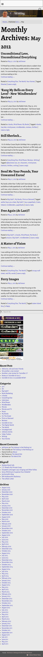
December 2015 (7, 549)
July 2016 (5, 537)
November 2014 (7, 562)
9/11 (3, 386)
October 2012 (6, 603)
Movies (4, 407)
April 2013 (5, 589)
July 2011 (5, 637)
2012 (17, 22)
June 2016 (5, 540)
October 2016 (6, 530)
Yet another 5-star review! (10, 371)
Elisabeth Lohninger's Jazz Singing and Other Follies (19, 470)
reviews (28, 127)
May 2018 (5, 519)
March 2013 (5, 592)
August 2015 (6, 553)
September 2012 (7, 605)
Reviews (30, 160)
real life (8, 273)
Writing (36, 160)
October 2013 (6, 583)
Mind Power (18, 124)
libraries (3, 84)
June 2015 (5, 558)
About (15, 452)
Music (4, 411)
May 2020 (5, 496)
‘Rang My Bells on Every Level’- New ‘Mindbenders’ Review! (19, 94)
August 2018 (6, 517)
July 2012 (5, 610)
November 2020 (7, 494)
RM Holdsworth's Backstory (11, 476)
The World (22, 81)
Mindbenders (6, 405)
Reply (7, 306)
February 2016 (6, 546)
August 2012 (6, 608)
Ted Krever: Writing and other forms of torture (19, 652)
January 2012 (6, 623)
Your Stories (30, 81)
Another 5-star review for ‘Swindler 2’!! (15, 373)
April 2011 (5, 644)
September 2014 (7, 567)
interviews (5, 400)
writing (15, 165)
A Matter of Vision (13, 243)
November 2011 (7, 628)
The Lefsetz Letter (8, 479)
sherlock (4, 165)
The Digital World (8, 425)
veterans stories (7, 432)
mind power (11, 127)
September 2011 (7, 633)
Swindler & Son (7, 423)
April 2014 (5, 576)
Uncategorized (7, 430)
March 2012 (5, 619)
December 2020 (7, 492)
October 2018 (6, 512)
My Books (25, 124)
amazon (9, 238)
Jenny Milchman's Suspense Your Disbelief (16, 472)
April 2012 (5, 617)
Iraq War (4, 127)
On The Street (6, 416)
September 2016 (7, 533)
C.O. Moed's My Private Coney (12, 467)
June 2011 (5, 639)
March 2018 (6, 521)
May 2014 (5, 573)
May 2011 (5, 642)
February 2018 (6, 524)
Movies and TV (7, 409)
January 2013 (6, 596)
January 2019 (6, 506)
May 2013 (5, 587)
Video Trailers (6, 434)
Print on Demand (28, 199)
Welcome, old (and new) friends (12, 369)
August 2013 (6, 585)
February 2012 (6, 621)
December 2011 (7, 626)
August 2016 (6, 535)
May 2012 (5, 614)
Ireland (3, 205)
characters (23, 163)
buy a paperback (29, 202)
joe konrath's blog (8, 474)
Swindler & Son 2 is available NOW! (14, 378)
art (19, 163)
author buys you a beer (8, 202)
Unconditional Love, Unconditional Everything (18, 55)
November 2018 (7, 510)
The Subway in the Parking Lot (21, 447)
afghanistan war (11, 163)
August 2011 (6, 635)
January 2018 (6, 526)
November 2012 (7, 601)
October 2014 (6, 564)
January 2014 (6, 580)
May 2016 (5, 542)
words (13, 273)
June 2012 (5, 612)
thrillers (34, 127)
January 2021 (6, 490)
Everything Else (12, 81)
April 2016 (5, 544)
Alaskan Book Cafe (8, 465)
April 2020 (5, 499)
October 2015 (6, 551)
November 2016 (7, 528)
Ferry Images (10, 279)
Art (3, 389)
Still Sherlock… (11, 135)
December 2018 (7, 508)
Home (5, 22)
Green (38, 202)
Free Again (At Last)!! (15, 210)
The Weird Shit (17, 454)
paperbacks (20, 205)
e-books (10, 124)
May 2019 (5, 503)
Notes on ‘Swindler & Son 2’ (11, 375)
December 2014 (7, 560)
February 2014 (6, 578)
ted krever (5, 447)
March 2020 (6, 501)
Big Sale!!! (10, 199)
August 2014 (6, 569)
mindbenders (20, 127)
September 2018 (7, 515)
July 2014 (5, 571)
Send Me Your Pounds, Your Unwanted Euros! (19, 173)
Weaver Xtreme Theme (35, 655)
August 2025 (6, 487)
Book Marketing (7, 393)
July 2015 (5, 555)
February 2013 (6, 594)
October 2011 (6, 630)
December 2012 (7, 599)
